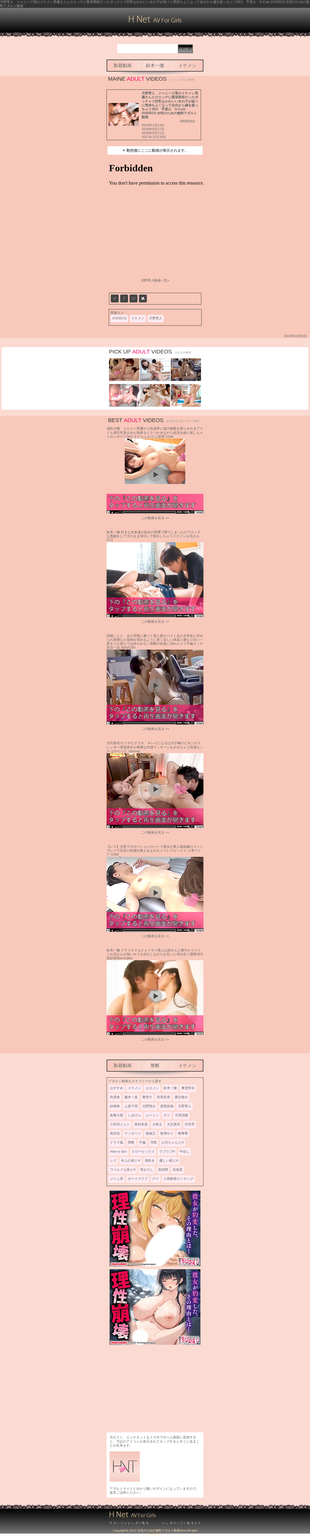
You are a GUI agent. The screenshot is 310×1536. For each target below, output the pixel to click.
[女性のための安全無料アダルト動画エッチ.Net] (177, 1523)
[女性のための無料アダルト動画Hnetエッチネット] (155, 21)
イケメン (187, 65)
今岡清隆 (181, 1115)
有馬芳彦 (163, 1097)
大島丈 (157, 1124)
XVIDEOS (119, 318)
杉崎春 (115, 1106)
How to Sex (118, 1151)
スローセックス (143, 1151)
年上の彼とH (130, 1160)
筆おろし (146, 1169)
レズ (113, 1160)
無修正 (151, 1133)
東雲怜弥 (188, 1088)
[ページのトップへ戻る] (132, 1523)
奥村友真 (141, 1124)
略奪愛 (183, 1133)
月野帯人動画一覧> (155, 280)
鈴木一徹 (155, 65)
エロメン (152, 1088)
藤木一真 (131, 1097)
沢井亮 (190, 1124)
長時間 (163, 1169)
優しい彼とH (168, 1160)
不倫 (142, 1142)
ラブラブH (167, 1151)
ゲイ (155, 1178)
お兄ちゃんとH (172, 1142)
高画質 (178, 1169)
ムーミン (152, 1115)
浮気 (153, 1142)
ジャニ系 (116, 1178)
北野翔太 (149, 1106)
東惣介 (147, 1097)
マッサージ (132, 1133)
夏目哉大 (181, 1097)
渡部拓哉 (166, 1106)
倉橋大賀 (116, 1115)
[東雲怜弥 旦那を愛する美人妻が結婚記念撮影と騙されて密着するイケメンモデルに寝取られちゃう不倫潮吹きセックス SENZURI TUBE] (124, 405)
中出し (185, 1151)
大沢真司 (173, 1124)
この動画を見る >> (155, 518)
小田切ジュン (120, 1124)
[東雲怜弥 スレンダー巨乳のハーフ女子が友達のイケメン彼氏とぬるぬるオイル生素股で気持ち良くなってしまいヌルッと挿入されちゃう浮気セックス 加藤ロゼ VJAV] (186, 405)
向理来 (115, 1097)
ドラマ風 (116, 1142)
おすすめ (116, 1088)
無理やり (166, 1133)
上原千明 (131, 1106)
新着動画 (123, 65)
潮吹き (150, 1160)
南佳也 (115, 1133)
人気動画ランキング (178, 1178)
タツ (166, 1115)
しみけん (134, 1115)
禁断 (155, 1065)
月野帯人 (155, 318)
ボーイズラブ (138, 1178)
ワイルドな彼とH (123, 1169)
